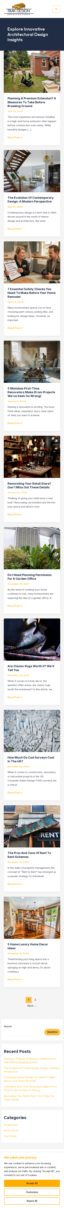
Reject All (32, 1201)
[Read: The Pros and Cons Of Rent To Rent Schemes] (32, 826)
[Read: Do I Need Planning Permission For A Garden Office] (32, 547)
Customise (32, 1192)
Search (8, 1026)
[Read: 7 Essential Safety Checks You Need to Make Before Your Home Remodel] (32, 262)
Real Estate (10, 1136)
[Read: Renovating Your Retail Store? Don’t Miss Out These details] (32, 456)
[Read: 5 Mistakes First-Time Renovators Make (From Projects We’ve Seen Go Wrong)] (32, 361)
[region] (32, 1180)
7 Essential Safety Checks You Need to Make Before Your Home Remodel (32, 292)
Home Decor (11, 1130)
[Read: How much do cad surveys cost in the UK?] (32, 730)
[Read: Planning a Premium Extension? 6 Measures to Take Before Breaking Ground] (32, 71)
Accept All (32, 1183)
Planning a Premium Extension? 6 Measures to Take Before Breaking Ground (32, 102)
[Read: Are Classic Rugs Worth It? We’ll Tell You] (32, 639)
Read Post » (15, 138)
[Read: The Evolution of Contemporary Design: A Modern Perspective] (32, 170)
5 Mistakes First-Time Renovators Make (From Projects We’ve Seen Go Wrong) (31, 392)
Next (32, 1005)
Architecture (11, 1124)
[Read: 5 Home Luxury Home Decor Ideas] (32, 917)
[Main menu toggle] (56, 9)
